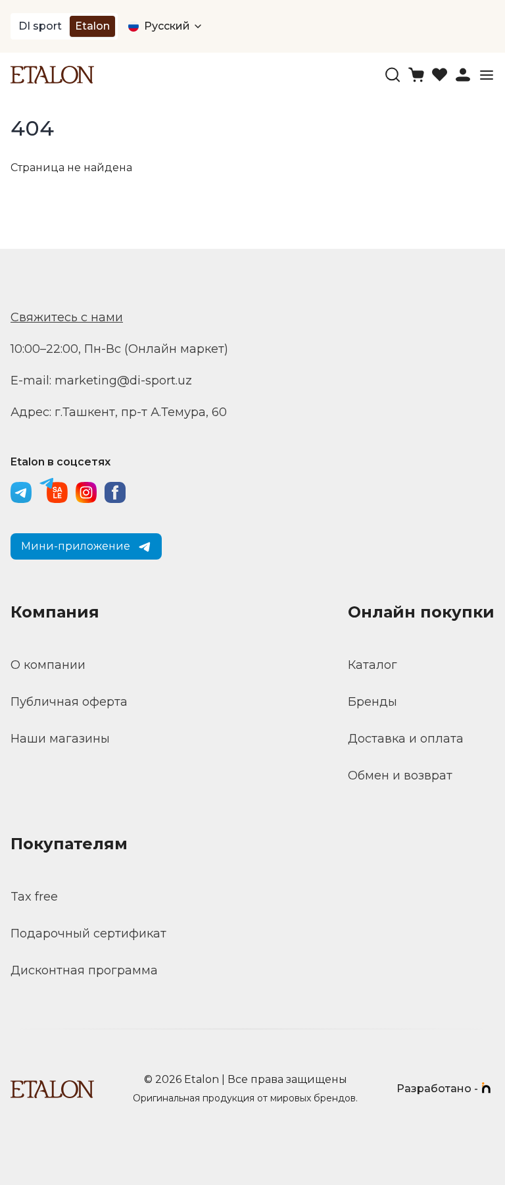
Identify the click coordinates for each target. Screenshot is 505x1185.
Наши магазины (60, 738)
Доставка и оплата (406, 738)
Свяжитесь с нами (67, 317)
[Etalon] (52, 75)
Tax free (34, 896)
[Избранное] (439, 75)
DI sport (40, 26)
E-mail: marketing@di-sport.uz (101, 380)
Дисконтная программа (84, 970)
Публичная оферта (69, 702)
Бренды (372, 702)
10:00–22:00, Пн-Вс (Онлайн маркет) (119, 349)
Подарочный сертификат (88, 933)
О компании (48, 665)
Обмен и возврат (400, 775)
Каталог (372, 665)
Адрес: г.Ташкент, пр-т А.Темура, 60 (119, 412)
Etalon (92, 26)
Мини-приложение (75, 546)
